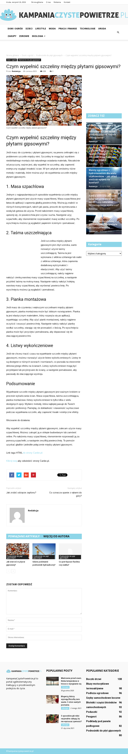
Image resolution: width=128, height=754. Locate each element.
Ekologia (37, 36)
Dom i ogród (15, 28)
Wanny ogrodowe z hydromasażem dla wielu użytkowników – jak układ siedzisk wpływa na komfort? (103, 176)
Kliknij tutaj (11, 460)
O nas (48, 2)
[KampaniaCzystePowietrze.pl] (64, 15)
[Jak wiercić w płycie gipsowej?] (17, 551)
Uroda (102, 28)
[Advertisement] (64, 46)
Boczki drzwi (93, 679)
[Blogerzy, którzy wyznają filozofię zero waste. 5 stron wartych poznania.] (52, 699)
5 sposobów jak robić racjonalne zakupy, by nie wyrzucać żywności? (71, 719)
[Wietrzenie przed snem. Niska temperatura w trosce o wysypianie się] (52, 681)
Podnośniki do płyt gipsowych (29, 60)
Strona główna (37, 2)
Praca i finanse (68, 28)
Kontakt (67, 2)
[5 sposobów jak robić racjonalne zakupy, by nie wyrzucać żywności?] (52, 718)
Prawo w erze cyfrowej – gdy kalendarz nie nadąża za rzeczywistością (103, 224)
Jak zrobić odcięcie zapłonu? (21, 492)
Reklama (57, 2)
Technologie (87, 28)
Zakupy (12, 36)
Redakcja (16, 71)
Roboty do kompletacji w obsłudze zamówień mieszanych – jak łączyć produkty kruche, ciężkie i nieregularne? (103, 131)
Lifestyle (40, 28)
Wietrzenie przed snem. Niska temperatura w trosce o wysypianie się (71, 681)
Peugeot (91, 716)
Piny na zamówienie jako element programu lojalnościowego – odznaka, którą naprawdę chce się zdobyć (103, 154)
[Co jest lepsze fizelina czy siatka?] (70, 551)
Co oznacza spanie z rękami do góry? (65, 494)
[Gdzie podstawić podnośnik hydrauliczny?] (43, 551)
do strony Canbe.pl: (33, 452)
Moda (52, 28)
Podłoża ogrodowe (97, 693)
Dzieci (29, 28)
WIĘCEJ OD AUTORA (56, 536)
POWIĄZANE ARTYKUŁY (24, 536)
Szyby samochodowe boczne (103, 697)
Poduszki (91, 711)
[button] (118, 32)
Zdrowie (24, 36)
